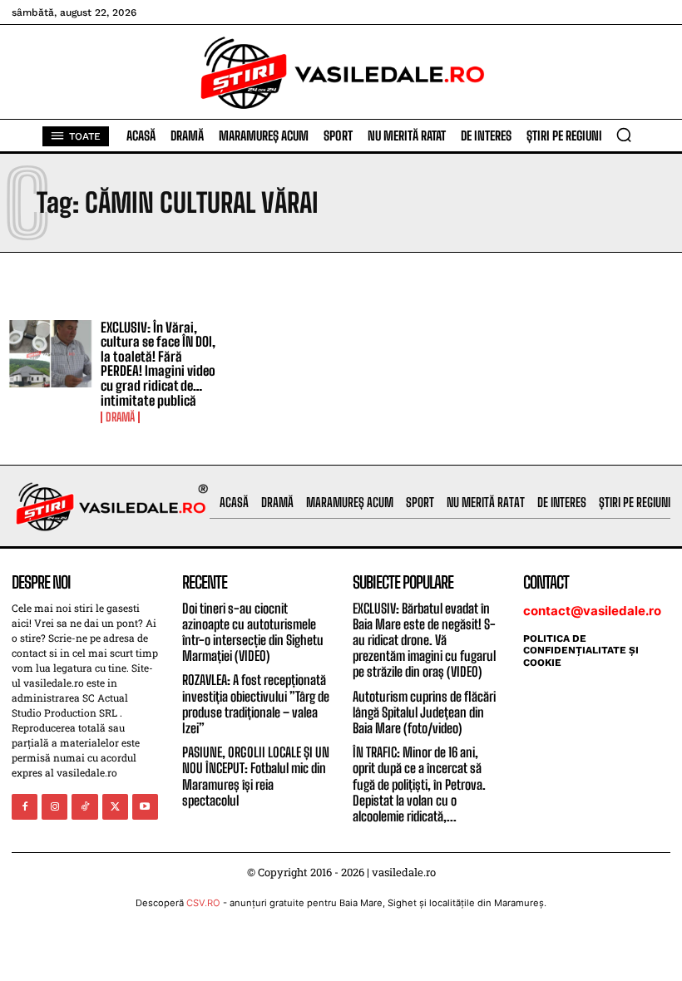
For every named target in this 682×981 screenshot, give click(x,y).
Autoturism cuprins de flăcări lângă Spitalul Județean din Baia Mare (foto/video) (424, 712)
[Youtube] (145, 807)
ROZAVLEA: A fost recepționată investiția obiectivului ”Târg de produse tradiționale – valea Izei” (255, 704)
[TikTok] (84, 807)
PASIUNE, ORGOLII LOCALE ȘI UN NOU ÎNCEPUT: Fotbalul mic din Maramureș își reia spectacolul (255, 776)
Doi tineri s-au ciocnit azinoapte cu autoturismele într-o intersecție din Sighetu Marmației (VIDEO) (253, 632)
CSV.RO (203, 903)
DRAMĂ (120, 417)
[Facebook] (24, 807)
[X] (115, 807)
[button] (623, 134)
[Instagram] (54, 807)
